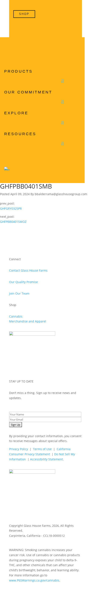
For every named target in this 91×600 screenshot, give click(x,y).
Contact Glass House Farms (28, 270)
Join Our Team (19, 293)
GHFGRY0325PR (11, 208)
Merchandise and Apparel (27, 321)
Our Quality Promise (23, 282)
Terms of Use (42, 449)
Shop (24, 14)
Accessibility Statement (46, 459)
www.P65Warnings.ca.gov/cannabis (34, 580)
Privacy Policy (18, 449)
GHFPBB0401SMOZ (13, 222)
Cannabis (15, 316)
